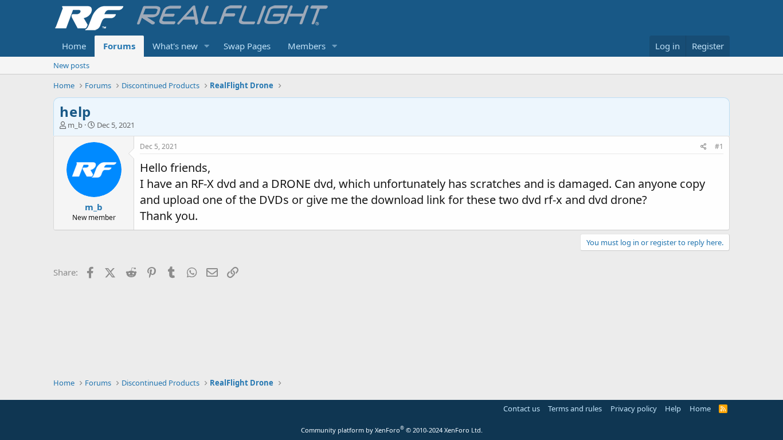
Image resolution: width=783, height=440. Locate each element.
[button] (207, 46)
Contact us (521, 408)
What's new (175, 46)
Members (307, 46)
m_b (75, 125)
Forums (119, 46)
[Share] (703, 147)
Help (673, 408)
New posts (71, 65)
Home (74, 46)
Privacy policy (633, 408)
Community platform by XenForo (392, 430)
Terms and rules (575, 408)
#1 (719, 146)
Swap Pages (247, 46)
